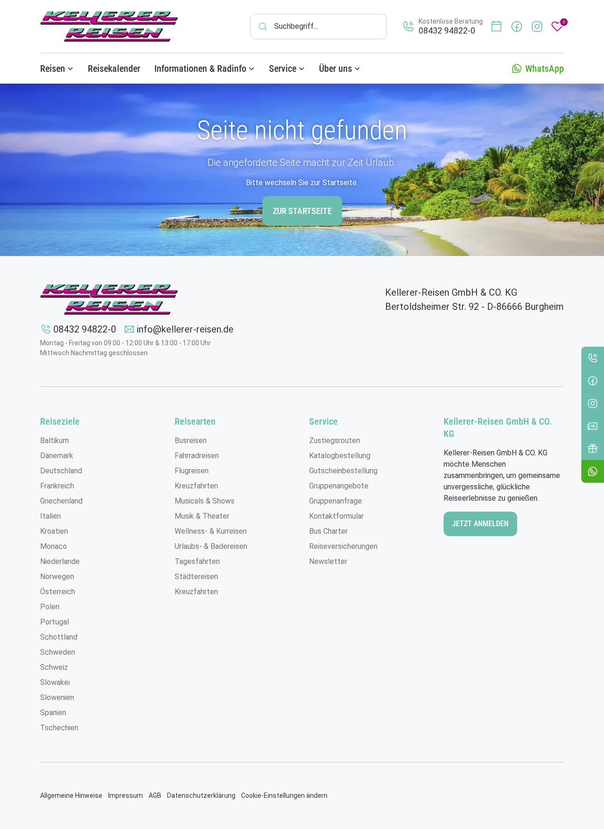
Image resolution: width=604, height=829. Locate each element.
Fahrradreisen (197, 455)
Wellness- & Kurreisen (211, 531)
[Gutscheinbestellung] (592, 448)
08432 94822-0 (84, 329)
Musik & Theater (202, 516)
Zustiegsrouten (334, 440)
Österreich (57, 591)
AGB (155, 795)
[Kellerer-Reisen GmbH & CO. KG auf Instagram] (537, 26)
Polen (49, 606)
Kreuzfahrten (196, 485)
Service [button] (282, 68)
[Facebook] (592, 380)
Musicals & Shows (205, 500)
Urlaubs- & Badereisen (211, 546)
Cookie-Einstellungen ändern (284, 795)
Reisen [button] (52, 68)
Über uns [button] (335, 68)
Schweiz (54, 667)
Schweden (57, 652)
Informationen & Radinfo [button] (200, 68)
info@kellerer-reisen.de (185, 329)
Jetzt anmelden (480, 523)
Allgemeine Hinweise (71, 795)
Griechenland (61, 500)
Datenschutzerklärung (201, 795)
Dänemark (56, 455)
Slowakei (55, 682)
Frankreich (57, 485)
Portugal (54, 621)
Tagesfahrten (197, 561)
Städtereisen (196, 576)
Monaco (53, 546)
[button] (592, 471)
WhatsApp (544, 68)
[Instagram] (592, 403)
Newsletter (328, 561)
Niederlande (60, 561)
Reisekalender (114, 68)
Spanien (53, 712)
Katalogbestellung (339, 455)
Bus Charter (328, 531)
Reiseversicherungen (343, 546)
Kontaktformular (336, 516)
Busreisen (191, 440)
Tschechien (59, 727)
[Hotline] (592, 358)
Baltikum (54, 440)
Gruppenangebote (339, 485)
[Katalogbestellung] (592, 426)
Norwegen (57, 576)
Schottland (58, 636)
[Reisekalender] (496, 26)
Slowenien (57, 697)
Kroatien (54, 531)
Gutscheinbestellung (343, 470)
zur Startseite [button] (302, 211)
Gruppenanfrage (335, 500)
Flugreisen (192, 470)
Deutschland (61, 470)
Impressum (125, 795)
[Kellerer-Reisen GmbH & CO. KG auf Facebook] (516, 26)
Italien (50, 516)
